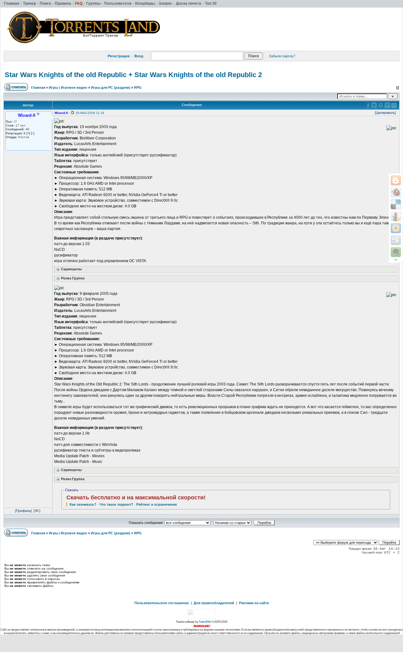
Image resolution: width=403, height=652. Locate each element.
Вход (138, 56)
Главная (38, 87)
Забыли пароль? (282, 56)
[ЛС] (37, 511)
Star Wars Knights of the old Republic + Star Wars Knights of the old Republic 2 (133, 75)
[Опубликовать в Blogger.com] (396, 180)
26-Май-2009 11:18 (90, 113)
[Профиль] (23, 511)
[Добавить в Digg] (396, 240)
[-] (32, 133)
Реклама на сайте (254, 603)
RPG (138, 87)
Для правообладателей (214, 603)
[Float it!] (396, 228)
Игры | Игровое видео (68, 87)
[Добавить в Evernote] (396, 252)
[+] (28, 133)
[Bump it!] (396, 216)
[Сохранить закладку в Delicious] (396, 204)
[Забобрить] (396, 192)
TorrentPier (205, 621)
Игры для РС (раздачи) (110, 87)
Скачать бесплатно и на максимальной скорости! (136, 497)
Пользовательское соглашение (161, 603)
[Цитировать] (385, 113)
